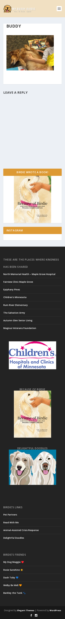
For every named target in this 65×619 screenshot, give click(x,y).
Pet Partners (10, 514)
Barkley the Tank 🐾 (14, 592)
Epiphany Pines (11, 289)
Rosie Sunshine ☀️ (13, 569)
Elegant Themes (25, 610)
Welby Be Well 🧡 (12, 585)
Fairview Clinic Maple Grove (18, 281)
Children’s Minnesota (15, 297)
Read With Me (11, 522)
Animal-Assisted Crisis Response (21, 530)
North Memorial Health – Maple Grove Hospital (29, 274)
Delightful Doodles (13, 537)
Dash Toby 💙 (10, 577)
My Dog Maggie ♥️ (13, 561)
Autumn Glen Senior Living (17, 320)
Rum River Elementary (15, 305)
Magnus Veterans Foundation (19, 328)
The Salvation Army (14, 312)
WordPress (55, 610)
